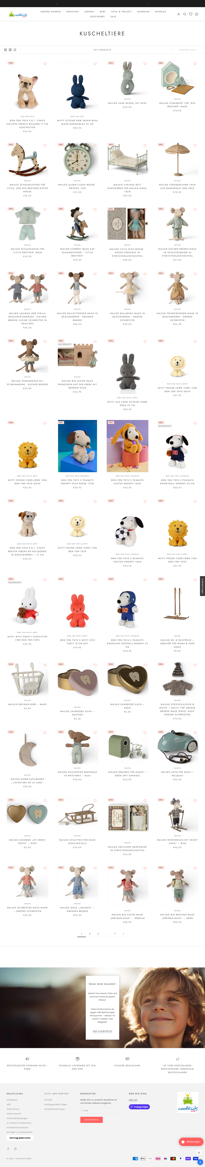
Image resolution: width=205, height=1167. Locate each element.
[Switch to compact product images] (15, 50)
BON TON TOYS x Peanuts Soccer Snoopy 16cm (127, 560)
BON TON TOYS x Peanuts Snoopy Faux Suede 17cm (77, 482)
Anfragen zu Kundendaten (19, 1132)
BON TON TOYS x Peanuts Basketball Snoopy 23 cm (177, 482)
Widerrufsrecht (14, 1113)
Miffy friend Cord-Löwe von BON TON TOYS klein (27, 482)
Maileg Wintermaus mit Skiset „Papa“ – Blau (177, 842)
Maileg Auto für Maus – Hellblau (177, 774)
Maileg (127, 99)
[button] (52, 1137)
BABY (103, 11)
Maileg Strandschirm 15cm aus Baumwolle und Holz (177, 186)
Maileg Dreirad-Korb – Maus (27, 704)
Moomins (144, 11)
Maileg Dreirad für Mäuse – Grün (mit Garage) (127, 774)
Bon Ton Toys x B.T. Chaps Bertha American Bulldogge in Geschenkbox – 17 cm (27, 551)
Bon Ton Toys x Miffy (127, 398)
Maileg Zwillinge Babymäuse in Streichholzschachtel (127, 849)
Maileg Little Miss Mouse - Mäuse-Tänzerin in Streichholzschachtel (127, 252)
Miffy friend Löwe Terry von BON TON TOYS (77, 549)
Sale (113, 16)
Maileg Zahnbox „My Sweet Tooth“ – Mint (27, 842)
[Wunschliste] (190, 14)
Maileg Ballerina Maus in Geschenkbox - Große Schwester (127, 317)
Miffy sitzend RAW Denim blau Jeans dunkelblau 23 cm (77, 122)
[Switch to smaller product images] (10, 50)
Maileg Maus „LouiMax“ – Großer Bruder (77, 909)
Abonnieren (91, 1119)
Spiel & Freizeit (121, 11)
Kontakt (48, 1099)
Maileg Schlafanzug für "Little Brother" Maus (27, 251)
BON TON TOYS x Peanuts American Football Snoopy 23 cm (127, 643)
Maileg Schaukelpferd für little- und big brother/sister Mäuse (27, 188)
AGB (9, 1104)
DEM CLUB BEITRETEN (102, 1031)
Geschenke (97, 16)
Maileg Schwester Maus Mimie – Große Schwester (27, 909)
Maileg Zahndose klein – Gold (127, 706)
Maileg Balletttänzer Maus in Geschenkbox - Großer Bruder (77, 317)
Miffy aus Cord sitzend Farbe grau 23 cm (127, 404)
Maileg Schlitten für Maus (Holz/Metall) (77, 842)
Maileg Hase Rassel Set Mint (127, 103)
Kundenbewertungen (54, 1109)
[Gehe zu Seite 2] (123, 934)
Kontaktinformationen (17, 1127)
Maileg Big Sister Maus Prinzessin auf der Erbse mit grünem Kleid (77, 384)
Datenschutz (13, 1109)
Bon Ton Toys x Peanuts (77, 476)
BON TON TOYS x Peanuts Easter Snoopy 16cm (127, 482)
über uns (133, 1099)
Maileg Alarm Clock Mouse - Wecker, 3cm (77, 186)
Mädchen (73, 11)
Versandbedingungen (17, 1118)
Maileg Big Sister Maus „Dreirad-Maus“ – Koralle (127, 916)
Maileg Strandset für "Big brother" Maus (177, 105)
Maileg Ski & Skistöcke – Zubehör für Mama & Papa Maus (177, 643)
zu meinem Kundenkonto (19, 1123)
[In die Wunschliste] (45, 63)
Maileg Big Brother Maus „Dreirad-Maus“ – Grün (177, 916)
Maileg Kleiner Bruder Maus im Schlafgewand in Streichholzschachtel (177, 252)
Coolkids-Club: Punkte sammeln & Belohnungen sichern (102, 3)
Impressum (12, 1099)
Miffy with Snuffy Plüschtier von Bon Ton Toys (27, 638)
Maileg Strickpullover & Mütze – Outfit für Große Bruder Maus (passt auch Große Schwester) (177, 709)
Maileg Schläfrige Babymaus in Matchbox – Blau (77, 774)
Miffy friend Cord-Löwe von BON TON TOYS (177, 560)
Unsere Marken (50, 11)
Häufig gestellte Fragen (55, 1104)
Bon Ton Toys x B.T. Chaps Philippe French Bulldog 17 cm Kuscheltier (27, 124)
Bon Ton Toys (27, 116)
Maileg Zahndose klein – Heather (77, 713)
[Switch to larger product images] (5, 50)
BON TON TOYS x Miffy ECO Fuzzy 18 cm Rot (77, 642)
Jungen (89, 11)
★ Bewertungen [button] (202, 586)
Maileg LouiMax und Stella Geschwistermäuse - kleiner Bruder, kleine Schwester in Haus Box (27, 318)
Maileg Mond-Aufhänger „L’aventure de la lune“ (27, 781)
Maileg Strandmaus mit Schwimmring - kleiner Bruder (27, 383)
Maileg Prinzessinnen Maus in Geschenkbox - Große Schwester (177, 317)
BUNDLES (160, 11)
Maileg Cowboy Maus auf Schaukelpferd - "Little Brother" (77, 252)
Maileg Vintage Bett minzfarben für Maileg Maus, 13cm (127, 188)
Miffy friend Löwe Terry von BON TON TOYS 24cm (177, 390)
